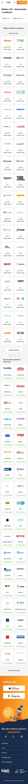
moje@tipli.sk (14, 732)
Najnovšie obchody (13, 33)
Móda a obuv (18, 18)
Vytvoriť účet (22, 2)
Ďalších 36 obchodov (14, 350)
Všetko (5, 18)
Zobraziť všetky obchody (14, 670)
